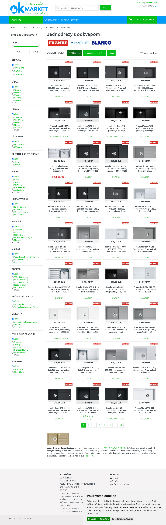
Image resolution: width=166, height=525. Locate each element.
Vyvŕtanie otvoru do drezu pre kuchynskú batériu (83, 499)
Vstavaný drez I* (22, 304)
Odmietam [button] (104, 519)
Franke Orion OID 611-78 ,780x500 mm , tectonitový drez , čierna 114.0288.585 (88, 209)
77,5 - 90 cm (20, 145)
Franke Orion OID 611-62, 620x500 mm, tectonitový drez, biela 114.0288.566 (88, 329)
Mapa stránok (66, 506)
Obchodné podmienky (70, 493)
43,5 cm (18, 120)
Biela (17, 180)
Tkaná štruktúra (21, 350)
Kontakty (75, 20)
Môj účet (114, 481)
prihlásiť (140, 3)
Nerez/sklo (19, 352)
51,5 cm (18, 125)
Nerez (18, 232)
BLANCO (18, 74)
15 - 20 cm (20, 207)
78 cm (17, 90)
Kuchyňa (26, 28)
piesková (19, 190)
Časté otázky (148, 6)
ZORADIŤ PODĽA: (55, 52)
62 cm (17, 93)
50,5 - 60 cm (20, 372)
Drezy (39, 28)
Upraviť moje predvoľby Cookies (75, 512)
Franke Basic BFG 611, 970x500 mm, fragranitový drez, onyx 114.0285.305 (59, 128)
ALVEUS (18, 71)
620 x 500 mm (21, 280)
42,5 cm (18, 128)
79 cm (17, 100)
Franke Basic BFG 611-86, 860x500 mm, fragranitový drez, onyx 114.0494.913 (59, 410)
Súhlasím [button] (92, 519)
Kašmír (18, 185)
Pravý (17, 327)
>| (121, 425)
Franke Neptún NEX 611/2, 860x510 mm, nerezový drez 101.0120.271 (88, 370)
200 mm (18, 209)
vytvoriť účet (151, 3)
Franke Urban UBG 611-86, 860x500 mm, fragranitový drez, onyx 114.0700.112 (59, 370)
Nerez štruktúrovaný (23, 237)
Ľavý (17, 325)
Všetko (16, 65)
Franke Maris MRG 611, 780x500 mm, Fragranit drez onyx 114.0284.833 (116, 88)
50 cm (18, 117)
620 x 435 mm (20, 287)
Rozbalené (19, 262)
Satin (17, 345)
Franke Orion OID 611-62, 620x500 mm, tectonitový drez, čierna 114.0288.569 (116, 168)
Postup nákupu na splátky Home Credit (77, 484)
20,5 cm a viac (21, 212)
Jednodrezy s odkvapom (60, 28)
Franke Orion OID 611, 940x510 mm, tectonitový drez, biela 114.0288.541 (59, 329)
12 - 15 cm (19, 215)
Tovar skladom (149, 53)
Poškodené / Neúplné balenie (26, 257)
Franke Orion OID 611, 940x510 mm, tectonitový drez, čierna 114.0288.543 (88, 88)
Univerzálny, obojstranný (25, 322)
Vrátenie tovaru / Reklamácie (73, 502)
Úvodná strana (52, 20)
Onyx (17, 182)
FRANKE (19, 68)
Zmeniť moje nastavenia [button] (122, 519)
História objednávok (120, 484)
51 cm (17, 122)
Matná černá (20, 187)
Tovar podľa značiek (69, 509)
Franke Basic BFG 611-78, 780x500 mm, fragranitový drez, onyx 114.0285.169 (59, 88)
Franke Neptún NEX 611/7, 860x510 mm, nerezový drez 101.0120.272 (59, 289)
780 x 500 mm (21, 277)
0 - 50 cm (18, 369)
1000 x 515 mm (21, 285)
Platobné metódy (68, 481)
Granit (18, 230)
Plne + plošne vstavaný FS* (26, 307)
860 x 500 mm (21, 282)
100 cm (18, 98)
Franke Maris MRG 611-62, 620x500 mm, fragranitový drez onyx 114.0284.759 (88, 128)
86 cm (17, 95)
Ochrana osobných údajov (72, 496)
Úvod (13, 28)
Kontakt (63, 490)
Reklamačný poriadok (70, 487)
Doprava (65, 20)
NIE (17, 162)
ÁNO (17, 165)
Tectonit (18, 235)
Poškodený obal (21, 260)
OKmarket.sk (26, 519)
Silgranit (18, 240)
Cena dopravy (66, 478)
